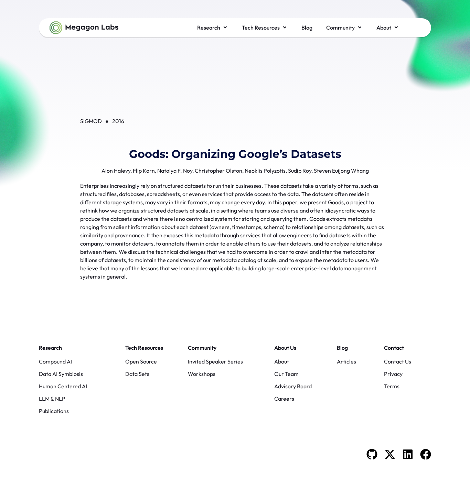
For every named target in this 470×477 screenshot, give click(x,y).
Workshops (201, 373)
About (281, 361)
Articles (346, 361)
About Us (285, 347)
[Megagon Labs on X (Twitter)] (389, 454)
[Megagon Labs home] (84, 27)
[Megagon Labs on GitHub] (371, 454)
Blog (342, 347)
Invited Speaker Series (215, 361)
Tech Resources (144, 347)
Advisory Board (293, 386)
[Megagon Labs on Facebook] (425, 454)
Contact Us (397, 361)
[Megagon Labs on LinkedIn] (407, 454)
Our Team (286, 373)
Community (202, 347)
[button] (212, 27)
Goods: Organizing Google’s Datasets (235, 154)
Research (50, 347)
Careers (284, 398)
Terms (391, 386)
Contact (394, 347)
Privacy (393, 373)
